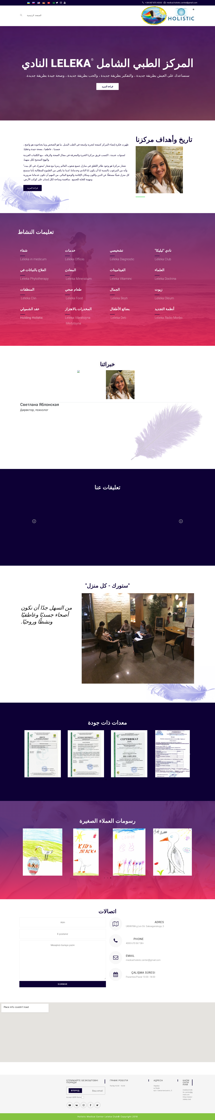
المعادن (70, 270)
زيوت (158, 289)
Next (181, 523)
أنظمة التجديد (164, 309)
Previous (34, 523)
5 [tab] (112, 779)
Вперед (75, 1090)
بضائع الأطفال (120, 309)
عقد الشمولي (30, 309)
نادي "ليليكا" (163, 250)
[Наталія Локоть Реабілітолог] (78, 371)
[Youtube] (64, 2)
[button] (107, 86)
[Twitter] (57, 2)
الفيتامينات (117, 270)
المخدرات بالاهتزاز (78, 309)
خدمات (70, 250)
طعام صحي (73, 289)
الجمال (115, 289)
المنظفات (27, 289)
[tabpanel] (172, 753)
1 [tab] (99, 779)
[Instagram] (61, 2)
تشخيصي (116, 250)
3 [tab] (106, 779)
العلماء (159, 270)
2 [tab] (102, 779)
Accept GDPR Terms (73, 1097)
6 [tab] (115, 779)
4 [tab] (109, 779)
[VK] (77, 1105)
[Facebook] (90, 1105)
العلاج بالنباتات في (33, 270)
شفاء (23, 250)
